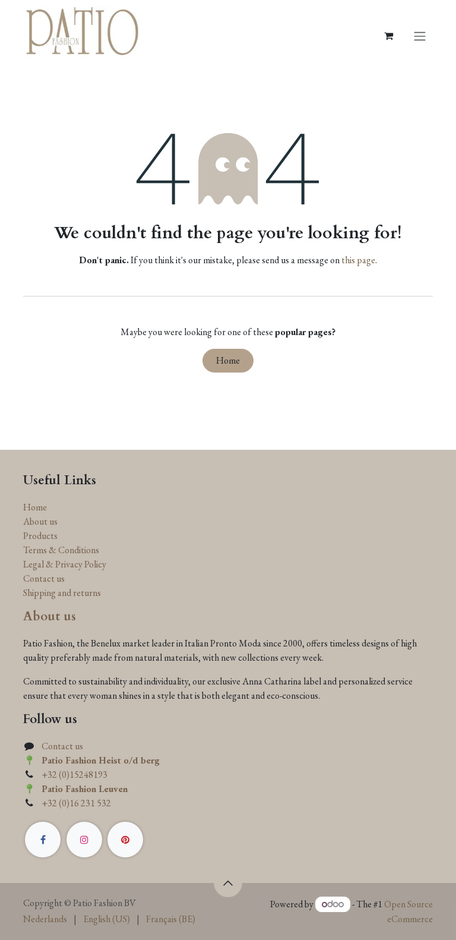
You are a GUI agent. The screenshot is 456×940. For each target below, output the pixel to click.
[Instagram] (84, 839)
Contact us (44, 578)
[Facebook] (43, 839)
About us (40, 521)
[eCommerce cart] (388, 35)
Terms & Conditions (61, 550)
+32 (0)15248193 (74, 774)
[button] (228, 883)
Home (228, 360)
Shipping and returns (62, 592)
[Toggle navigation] (420, 35)
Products (40, 535)
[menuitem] (45, 919)
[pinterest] (125, 839)
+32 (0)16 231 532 (76, 803)
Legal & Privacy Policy (64, 564)
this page (358, 260)
